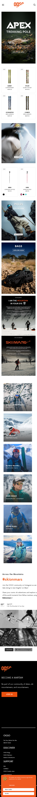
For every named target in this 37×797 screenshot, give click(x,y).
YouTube (20, 708)
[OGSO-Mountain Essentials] (19, 5)
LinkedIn (24, 708)
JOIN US (9, 694)
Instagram (16, 708)
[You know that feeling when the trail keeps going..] (9, 637)
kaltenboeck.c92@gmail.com (14, 409)
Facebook (13, 708)
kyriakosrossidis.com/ (12, 470)
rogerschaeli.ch (10, 531)
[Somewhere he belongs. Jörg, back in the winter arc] (9, 619)
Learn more (12, 785)
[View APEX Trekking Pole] (18, 38)
